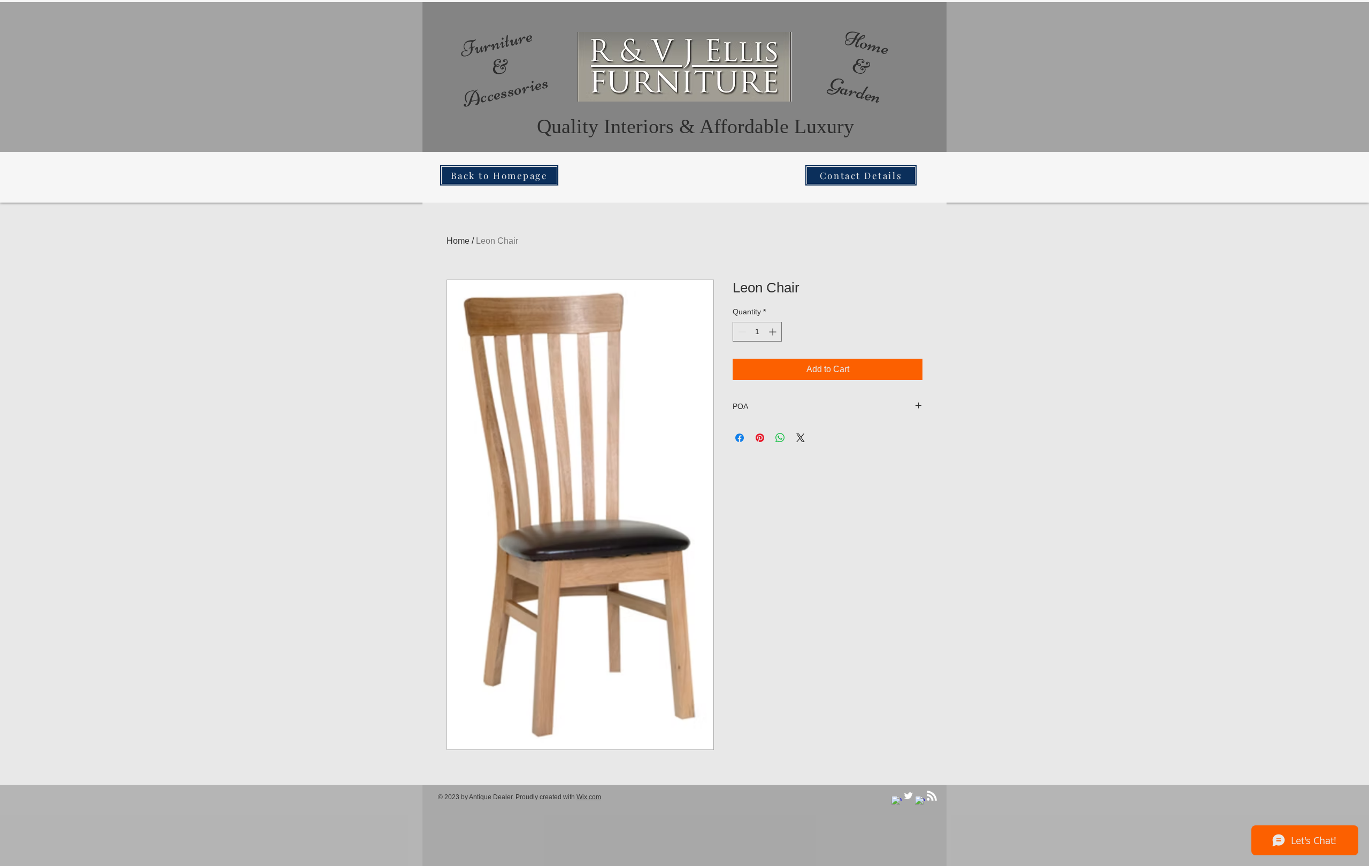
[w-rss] (932, 796)
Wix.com (588, 797)
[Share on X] (800, 437)
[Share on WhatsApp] (780, 437)
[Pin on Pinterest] (759, 437)
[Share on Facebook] (739, 437)
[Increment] (773, 331)
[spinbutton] (757, 331)
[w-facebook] (896, 801)
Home (458, 240)
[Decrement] (741, 331)
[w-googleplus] (920, 801)
